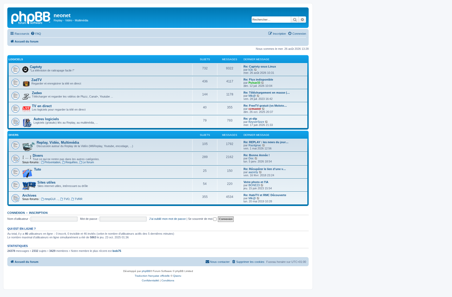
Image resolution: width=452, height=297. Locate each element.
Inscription (38, 212)
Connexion (16, 212)
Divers (14, 135)
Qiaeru (177, 275)
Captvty (36, 67)
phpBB (146, 271)
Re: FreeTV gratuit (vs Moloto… (265, 105)
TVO (67, 199)
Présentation (52, 162)
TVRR (78, 199)
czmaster (254, 108)
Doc (251, 158)
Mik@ (252, 95)
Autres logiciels (46, 119)
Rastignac (254, 145)
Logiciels (16, 59)
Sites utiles (46, 182)
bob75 (116, 250)
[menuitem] (36, 34)
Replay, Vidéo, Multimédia (58, 142)
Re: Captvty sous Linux (260, 66)
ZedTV (36, 80)
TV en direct (42, 106)
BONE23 (254, 185)
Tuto (37, 169)
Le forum (88, 162)
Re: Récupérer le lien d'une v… (265, 169)
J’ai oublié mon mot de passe (167, 218)
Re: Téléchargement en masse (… (267, 92)
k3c (250, 69)
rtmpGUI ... (51, 199)
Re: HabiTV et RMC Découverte (265, 195)
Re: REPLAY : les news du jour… (266, 142)
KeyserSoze (256, 121)
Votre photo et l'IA (256, 182)
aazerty (253, 172)
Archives (29, 195)
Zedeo (37, 93)
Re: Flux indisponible (258, 79)
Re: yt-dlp (250, 118)
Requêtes (71, 162)
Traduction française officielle (152, 275)
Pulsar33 (254, 82)
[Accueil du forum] (31, 17)
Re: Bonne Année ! (257, 155)
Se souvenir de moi (200, 218)
